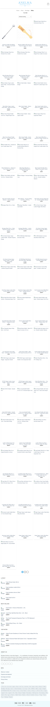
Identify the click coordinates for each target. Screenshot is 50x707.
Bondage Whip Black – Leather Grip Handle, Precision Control (25, 229)
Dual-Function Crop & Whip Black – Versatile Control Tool (41, 290)
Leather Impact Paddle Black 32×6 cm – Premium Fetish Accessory (25, 444)
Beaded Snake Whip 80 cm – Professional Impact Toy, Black (41, 45)
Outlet (2, 694)
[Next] (27, 572)
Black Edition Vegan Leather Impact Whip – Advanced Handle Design (8, 107)
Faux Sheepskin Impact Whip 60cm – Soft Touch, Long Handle (8, 352)
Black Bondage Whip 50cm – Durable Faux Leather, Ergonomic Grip (25, 76)
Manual (20, 692)
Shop (22, 10)
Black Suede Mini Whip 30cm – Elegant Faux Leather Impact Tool (41, 169)
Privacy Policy (4, 679)
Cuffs (29, 688)
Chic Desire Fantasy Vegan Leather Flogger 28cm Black (41, 229)
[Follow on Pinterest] (11, 664)
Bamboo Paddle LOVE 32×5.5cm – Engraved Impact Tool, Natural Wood (25, 45)
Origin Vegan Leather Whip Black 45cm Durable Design (41, 536)
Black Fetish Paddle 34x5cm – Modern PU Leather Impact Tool (41, 107)
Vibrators (10, 697)
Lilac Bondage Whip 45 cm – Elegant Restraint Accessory (8, 474)
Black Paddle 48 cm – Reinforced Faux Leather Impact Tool (8, 168)
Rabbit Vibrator (18, 694)
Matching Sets (35, 692)
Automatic (26, 686)
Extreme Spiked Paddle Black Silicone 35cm (25, 321)
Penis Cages (7, 694)
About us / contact (5, 672)
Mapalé (24, 692)
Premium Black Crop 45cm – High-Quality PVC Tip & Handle (8, 566)
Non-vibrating (41, 692)
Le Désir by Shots (39, 690)
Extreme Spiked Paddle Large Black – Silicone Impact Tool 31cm (41, 322)
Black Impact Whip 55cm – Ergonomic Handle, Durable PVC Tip (41, 138)
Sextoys (36, 694)
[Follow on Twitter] (7, 664)
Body (37, 686)
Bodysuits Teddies (42, 686)
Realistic (24, 694)
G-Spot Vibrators (23, 690)
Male (16, 692)
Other (47, 692)
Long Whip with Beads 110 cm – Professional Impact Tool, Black (25, 505)
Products (12, 694)
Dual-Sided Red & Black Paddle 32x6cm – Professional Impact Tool (8, 322)
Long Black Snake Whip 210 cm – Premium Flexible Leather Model (25, 474)
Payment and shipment (6, 674)
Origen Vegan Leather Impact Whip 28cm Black (25, 536)
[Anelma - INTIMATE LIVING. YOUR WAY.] (25, 4)
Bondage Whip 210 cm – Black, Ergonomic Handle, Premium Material (8, 229)
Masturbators (28, 692)
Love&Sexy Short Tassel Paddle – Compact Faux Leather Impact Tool (41, 505)
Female (14, 690)
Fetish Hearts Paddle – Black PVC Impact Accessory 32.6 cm (25, 352)
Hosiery (33, 690)
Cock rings (25, 688)
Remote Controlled (30, 694)
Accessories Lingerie (11, 686)
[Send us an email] (9, 664)
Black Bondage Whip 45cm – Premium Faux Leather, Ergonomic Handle (8, 76)
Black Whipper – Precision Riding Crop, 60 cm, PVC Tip (25, 199)
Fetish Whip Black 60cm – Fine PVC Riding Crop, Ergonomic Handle (41, 382)
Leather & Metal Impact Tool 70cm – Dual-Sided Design (8, 443)
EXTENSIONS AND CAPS (6, 690)
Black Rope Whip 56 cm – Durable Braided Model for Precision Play (25, 169)
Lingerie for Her (4, 692)
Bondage (27, 10)
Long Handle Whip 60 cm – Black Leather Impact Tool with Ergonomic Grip (41, 475)
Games (29, 690)
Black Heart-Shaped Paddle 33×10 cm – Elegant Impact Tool (8, 138)
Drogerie (44, 688)
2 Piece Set (3, 686)
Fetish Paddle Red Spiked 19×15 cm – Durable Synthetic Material (41, 352)
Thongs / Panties (42, 694)
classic (12, 688)
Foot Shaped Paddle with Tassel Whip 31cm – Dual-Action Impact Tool (41, 413)
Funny (18, 690)
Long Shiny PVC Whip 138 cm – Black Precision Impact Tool (8, 505)
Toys (2, 697)
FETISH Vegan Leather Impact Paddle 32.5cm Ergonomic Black (25, 382)
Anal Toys (21, 686)
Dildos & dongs (38, 688)
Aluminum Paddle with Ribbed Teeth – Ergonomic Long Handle (8, 45)
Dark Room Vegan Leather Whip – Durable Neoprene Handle (8, 290)
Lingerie (45, 690)
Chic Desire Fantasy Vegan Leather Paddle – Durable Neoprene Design (8, 260)
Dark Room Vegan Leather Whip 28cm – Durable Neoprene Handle (25, 291)
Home (17, 10)
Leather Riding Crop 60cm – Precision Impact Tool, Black (41, 443)
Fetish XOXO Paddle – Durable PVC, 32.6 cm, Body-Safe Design (8, 413)
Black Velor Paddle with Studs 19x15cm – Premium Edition (8, 199)
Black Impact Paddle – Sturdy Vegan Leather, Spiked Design (25, 138)
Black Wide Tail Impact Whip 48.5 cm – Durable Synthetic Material (41, 199)
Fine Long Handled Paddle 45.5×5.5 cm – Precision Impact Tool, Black (25, 413)
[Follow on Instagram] (4, 664)
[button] (2, 4)
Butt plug (7, 688)
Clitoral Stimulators (18, 688)
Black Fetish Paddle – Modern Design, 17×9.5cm (25, 107)
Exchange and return (6, 676)
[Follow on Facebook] (2, 664)
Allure (17, 686)
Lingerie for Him (11, 692)
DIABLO (33, 688)
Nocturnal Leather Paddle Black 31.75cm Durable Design (8, 536)
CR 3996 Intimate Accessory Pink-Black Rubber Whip (41, 260)
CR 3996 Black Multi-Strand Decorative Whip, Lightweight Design (25, 260)
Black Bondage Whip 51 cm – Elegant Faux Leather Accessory (41, 76)
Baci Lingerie (32, 686)
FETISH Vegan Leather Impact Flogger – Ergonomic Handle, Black (8, 382)
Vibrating (6, 697)
